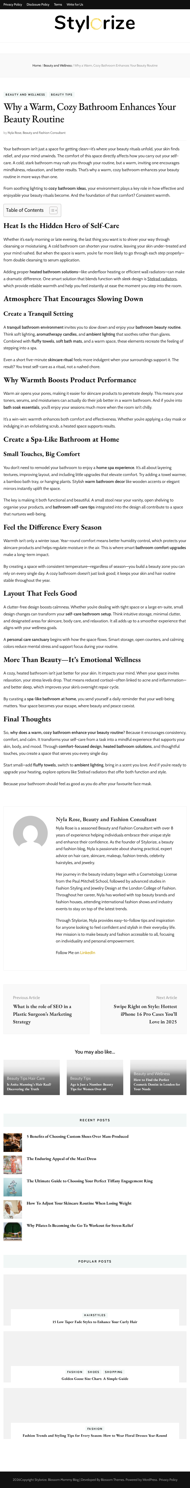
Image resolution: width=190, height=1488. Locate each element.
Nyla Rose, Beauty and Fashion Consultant (37, 133)
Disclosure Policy (38, 4)
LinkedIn (87, 952)
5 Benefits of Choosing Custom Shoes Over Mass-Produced (78, 1136)
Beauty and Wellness (25, 94)
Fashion (74, 1372)
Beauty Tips (62, 94)
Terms (58, 4)
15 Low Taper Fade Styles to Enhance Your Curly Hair (94, 1321)
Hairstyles (95, 1315)
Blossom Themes (112, 1480)
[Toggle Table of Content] (51, 210)
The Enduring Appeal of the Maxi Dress (61, 1158)
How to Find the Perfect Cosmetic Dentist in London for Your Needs (157, 1084)
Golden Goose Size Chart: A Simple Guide (95, 1378)
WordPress (149, 1480)
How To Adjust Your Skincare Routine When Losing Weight (79, 1203)
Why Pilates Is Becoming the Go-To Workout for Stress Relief (80, 1225)
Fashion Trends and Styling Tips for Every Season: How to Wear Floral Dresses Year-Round (95, 1435)
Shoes (94, 1372)
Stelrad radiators (162, 278)
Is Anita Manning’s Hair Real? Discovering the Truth (29, 1086)
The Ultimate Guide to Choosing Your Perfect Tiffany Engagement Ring (90, 1180)
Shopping (114, 1372)
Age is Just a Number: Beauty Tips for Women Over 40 (91, 1086)
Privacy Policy (12, 4)
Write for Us (75, 4)
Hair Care (36, 1078)
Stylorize (41, 1480)
